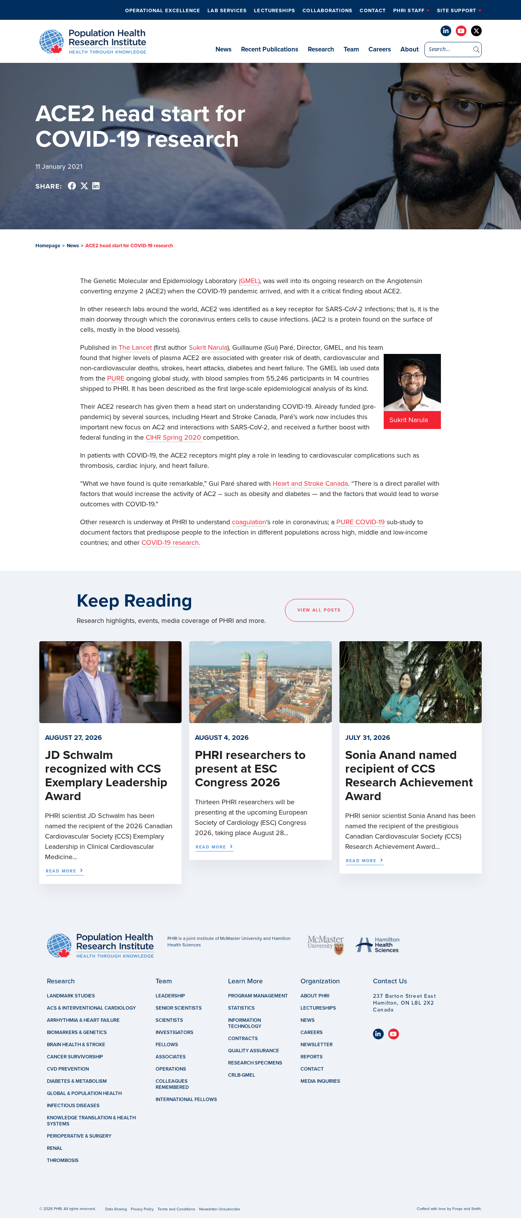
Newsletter (317, 1045)
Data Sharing (116, 1209)
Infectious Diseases (73, 1106)
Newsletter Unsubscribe (219, 1209)
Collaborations (327, 11)
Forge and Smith (466, 1209)
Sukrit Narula (208, 347)
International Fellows (186, 1099)
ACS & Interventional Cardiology (91, 1008)
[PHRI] (92, 50)
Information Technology (244, 1023)
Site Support (456, 11)
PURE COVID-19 (360, 522)
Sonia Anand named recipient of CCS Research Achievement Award (409, 775)
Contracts (243, 1039)
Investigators (174, 1032)
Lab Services (227, 11)
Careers (379, 49)
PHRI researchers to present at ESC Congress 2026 (250, 769)
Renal (55, 1148)
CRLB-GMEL (241, 1075)
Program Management (258, 996)
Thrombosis (63, 1160)
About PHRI (315, 996)
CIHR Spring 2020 (174, 437)
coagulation (249, 522)
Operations (171, 1069)
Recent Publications (269, 49)
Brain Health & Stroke (76, 1045)
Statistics (241, 1008)
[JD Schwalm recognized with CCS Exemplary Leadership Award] (110, 719)
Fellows (167, 1045)
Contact (373, 11)
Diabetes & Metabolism (77, 1081)
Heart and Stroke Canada (310, 483)
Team (351, 49)
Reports (312, 1057)
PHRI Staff (409, 11)
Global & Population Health (84, 1093)
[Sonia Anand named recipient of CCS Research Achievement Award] (410, 719)
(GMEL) (249, 281)
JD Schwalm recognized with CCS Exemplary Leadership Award (106, 775)
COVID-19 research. (171, 542)
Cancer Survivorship (75, 1057)
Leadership (170, 996)
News (223, 49)
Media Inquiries (320, 1081)
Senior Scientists (179, 1008)
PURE (115, 378)
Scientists (169, 1020)
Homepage (47, 246)
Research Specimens (255, 1063)
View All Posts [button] (319, 610)
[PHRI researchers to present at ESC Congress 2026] (260, 719)
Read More (61, 871)
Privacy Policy (142, 1209)
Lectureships (274, 11)
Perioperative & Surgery (79, 1136)
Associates (171, 1057)
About (409, 49)
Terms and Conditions (176, 1209)
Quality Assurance (253, 1051)
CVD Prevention (68, 1069)
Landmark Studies (71, 996)
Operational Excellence (163, 11)
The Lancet (135, 347)
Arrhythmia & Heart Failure (83, 1020)
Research (321, 49)
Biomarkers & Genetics (77, 1032)
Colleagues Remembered (172, 1084)
